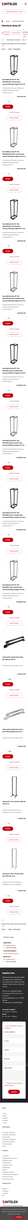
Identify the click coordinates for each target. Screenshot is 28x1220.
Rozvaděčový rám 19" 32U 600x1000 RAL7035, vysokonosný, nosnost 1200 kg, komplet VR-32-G (13, 298)
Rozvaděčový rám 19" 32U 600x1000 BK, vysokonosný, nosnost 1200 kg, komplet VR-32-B (13, 226)
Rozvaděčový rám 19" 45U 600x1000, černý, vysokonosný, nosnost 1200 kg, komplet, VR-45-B (14, 515)
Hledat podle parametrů (9, 1158)
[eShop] (2, 21)
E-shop (4, 1123)
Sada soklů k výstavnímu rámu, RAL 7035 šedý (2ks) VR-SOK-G (12, 730)
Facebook (5, 1191)
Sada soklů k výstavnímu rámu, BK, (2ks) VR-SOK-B (12, 658)
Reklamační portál (8, 1179)
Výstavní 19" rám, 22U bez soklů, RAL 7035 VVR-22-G (12, 875)
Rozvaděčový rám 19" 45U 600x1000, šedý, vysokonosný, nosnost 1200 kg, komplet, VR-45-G (13, 587)
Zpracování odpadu (8, 1142)
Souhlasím (19, 1217)
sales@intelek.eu (11, 945)
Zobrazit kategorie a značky (14, 11)
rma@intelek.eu (10, 959)
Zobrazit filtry (16, 33)
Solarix (8, 21)
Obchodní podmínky (8, 1132)
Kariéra (4, 1116)
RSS (3, 1196)
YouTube (5, 1193)
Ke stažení (5, 1156)
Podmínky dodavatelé (9, 1135)
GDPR (4, 1146)
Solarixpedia (6, 1167)
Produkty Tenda (7, 1165)
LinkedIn (4, 1189)
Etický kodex (6, 1137)
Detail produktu (14, 118)
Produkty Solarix (7, 1160)
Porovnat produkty (7, 33)
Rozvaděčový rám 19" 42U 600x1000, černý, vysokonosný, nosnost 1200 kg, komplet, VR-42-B (14, 370)
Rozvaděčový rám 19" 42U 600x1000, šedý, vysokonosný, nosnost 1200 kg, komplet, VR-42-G (13, 443)
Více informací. (7, 1217)
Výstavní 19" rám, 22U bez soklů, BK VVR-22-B (13, 803)
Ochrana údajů (6, 1144)
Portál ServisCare (7, 1177)
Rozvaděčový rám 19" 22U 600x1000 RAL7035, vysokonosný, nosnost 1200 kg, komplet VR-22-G (13, 154)
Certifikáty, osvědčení (9, 1139)
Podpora (5, 1118)
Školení (4, 1170)
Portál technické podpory (11, 953)
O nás (4, 1113)
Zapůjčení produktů (8, 1172)
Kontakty (5, 1120)
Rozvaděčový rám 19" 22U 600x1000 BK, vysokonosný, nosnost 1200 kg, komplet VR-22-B (13, 82)
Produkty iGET (6, 1163)
